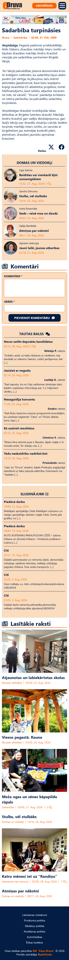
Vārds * (9, 301)
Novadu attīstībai (12, 683)
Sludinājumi (32, 493)
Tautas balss (32, 333)
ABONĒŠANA (44, 5)
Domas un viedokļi (34, 162)
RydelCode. (45, 954)
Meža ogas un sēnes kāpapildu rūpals (29, 799)
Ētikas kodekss (34, 942)
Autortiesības (34, 937)
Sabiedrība (20, 37)
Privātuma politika (34, 920)
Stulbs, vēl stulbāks (19, 816)
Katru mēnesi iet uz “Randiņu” (29, 876)
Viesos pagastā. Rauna (22, 737)
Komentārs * (13, 276)
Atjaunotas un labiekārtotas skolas (33, 677)
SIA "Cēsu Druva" (44, 951)
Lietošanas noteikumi (34, 915)
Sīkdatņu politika (34, 926)
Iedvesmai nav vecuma (15, 881)
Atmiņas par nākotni (20, 890)
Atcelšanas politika (34, 931)
